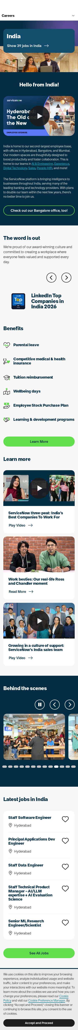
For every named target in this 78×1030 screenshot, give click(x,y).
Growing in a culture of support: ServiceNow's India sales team (36, 647)
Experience (61, 164)
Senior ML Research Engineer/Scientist (26, 923)
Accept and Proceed (39, 1023)
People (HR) (44, 168)
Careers (8, 16)
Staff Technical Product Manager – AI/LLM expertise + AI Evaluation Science (30, 893)
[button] (51, 278)
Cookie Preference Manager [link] (46, 1000)
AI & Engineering (42, 164)
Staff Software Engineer (29, 817)
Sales (32, 168)
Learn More (39, 441)
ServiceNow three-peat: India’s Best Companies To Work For (35, 515)
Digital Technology (15, 168)
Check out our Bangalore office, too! (39, 210)
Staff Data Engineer (25, 865)
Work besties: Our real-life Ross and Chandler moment (36, 581)
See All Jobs (39, 953)
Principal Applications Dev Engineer (31, 841)
